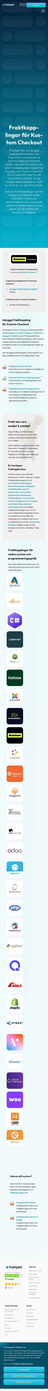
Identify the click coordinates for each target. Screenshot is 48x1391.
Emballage (29, 1316)
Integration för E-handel (26, 501)
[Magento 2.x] (15, 793)
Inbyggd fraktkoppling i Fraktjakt (23, 289)
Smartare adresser (16, 486)
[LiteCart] (15, 754)
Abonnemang (33, 1286)
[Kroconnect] (15, 716)
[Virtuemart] (15, 1061)
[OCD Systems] (15, 831)
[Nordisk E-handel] (15, 812)
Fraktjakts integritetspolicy (23, 1364)
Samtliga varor (31, 1309)
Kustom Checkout (28, 272)
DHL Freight (9, 1315)
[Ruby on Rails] (15, 985)
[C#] (15, 620)
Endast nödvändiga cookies (24, 1376)
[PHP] (15, 908)
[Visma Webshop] (15, 1080)
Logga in (36, 5)
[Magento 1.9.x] (15, 774)
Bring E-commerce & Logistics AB (12, 1310)
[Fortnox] (15, 678)
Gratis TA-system (35, 1282)
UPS (6, 1335)
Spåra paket (33, 1274)
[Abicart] (15, 601)
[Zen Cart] (15, 1138)
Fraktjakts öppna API (19, 1193)
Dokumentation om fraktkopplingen (24, 377)
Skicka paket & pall (35, 1271)
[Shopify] (15, 1004)
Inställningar (24, 1370)
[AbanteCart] (15, 582)
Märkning (29, 1313)
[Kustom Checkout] (15, 735)
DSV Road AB (9, 1318)
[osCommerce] (15, 889)
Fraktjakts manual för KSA (20, 366)
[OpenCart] (15, 869)
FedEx (7, 1325)
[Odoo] (15, 850)
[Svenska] (43, 11)
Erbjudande (30, 1326)
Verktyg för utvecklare (32, 1293)
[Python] (15, 946)
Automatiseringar (35, 1298)
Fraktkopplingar (15, 498)
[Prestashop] (15, 927)
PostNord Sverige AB (12, 1331)
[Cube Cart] (15, 639)
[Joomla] (15, 697)
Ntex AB (7, 1328)
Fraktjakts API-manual (26, 1202)
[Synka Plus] (15, 1023)
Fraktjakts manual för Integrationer (24, 389)
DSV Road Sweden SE (12, 1321)
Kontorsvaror (30, 1323)
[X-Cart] (15, 1119)
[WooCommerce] (15, 1100)
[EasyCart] (15, 658)
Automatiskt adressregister (20, 483)
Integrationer (33, 1289)
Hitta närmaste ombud (34, 1278)
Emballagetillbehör (32, 1319)
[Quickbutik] (15, 965)
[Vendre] (15, 1042)
